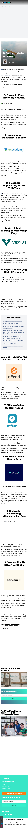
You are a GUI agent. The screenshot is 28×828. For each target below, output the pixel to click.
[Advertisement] (14, 23)
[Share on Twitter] (2, 821)
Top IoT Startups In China (9, 343)
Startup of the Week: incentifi (10, 323)
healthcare (7, 75)
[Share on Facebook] (2, 818)
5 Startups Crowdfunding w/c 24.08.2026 (13, 340)
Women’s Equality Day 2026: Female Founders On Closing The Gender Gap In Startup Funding (13, 332)
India (2, 69)
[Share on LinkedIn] (2, 824)
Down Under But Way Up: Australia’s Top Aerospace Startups (13, 327)
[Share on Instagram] (2, 826)
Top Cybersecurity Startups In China (12, 321)
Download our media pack (14, 793)
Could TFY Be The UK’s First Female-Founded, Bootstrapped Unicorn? (12, 337)
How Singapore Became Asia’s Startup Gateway (13, 347)
